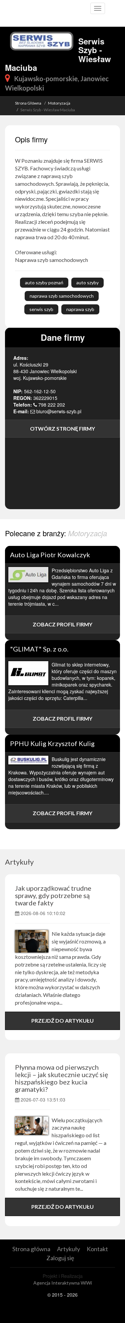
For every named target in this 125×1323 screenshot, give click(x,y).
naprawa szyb (80, 309)
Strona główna (31, 1249)
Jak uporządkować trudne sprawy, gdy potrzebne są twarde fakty (53, 895)
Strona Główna (28, 103)
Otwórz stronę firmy (62, 428)
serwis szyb (41, 309)
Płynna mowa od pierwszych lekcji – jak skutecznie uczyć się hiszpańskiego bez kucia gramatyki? (61, 1078)
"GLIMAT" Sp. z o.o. (39, 649)
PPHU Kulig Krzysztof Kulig (52, 743)
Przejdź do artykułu (62, 1020)
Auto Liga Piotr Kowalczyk (50, 555)
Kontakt (97, 1249)
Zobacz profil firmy (62, 624)
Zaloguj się (60, 1258)
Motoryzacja (59, 103)
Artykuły (19, 861)
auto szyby (87, 282)
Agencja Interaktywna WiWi (62, 1283)
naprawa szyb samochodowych (62, 296)
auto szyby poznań (44, 282)
